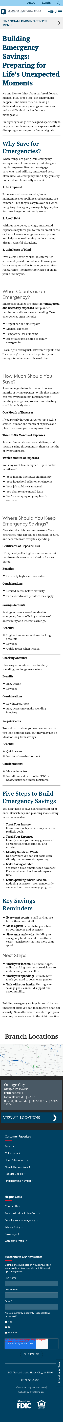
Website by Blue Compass (31, 1392)
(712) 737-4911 (13, 1093)
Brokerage (11, 1234)
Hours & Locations (15, 1160)
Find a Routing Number (18, 1181)
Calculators (11, 1153)
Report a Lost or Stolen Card (21, 1213)
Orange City (14, 1085)
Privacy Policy (12, 1227)
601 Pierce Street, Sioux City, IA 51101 (30, 1372)
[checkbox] (31, 1327)
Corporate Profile (15, 1241)
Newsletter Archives (16, 1167)
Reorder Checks (14, 1174)
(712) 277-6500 (30, 1380)
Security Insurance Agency (20, 1220)
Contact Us (11, 1207)
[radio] (31, 1322)
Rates (8, 1146)
